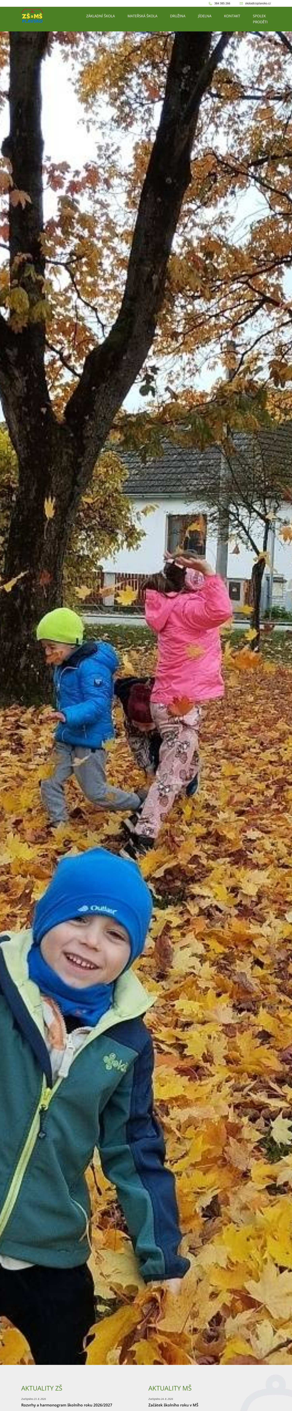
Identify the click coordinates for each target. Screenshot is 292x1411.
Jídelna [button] (204, 16)
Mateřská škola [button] (142, 16)
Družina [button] (177, 16)
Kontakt (232, 16)
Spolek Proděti (260, 19)
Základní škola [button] (100, 16)
